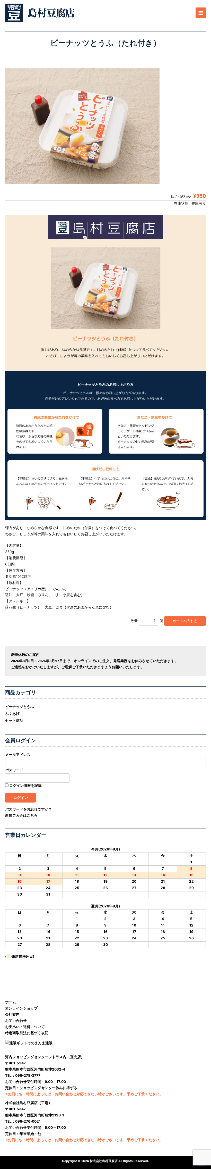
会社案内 (12, 1014)
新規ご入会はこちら (21, 815)
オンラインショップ (21, 1008)
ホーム (10, 1002)
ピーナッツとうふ (19, 707)
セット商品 (14, 721)
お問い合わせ (16, 1020)
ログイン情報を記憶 (25, 785)
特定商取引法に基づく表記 (26, 1033)
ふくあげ (12, 714)
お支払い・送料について (25, 1027)
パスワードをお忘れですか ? (28, 809)
